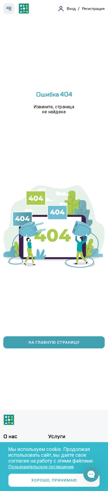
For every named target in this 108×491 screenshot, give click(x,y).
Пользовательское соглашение (41, 466)
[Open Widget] (91, 474)
